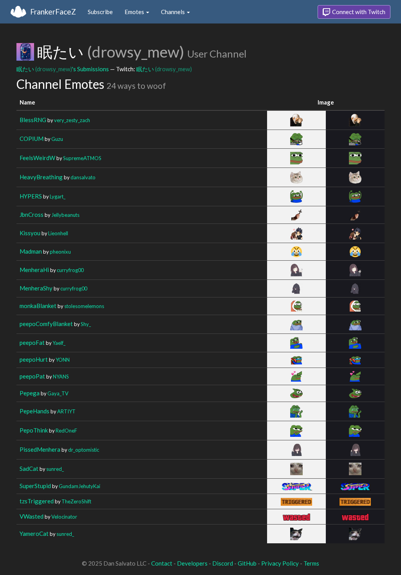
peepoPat (32, 376)
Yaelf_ (58, 343)
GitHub (247, 563)
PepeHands (34, 411)
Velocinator (64, 517)
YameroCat (34, 533)
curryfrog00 (70, 270)
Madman (31, 251)
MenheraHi (34, 269)
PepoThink (34, 430)
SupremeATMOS (82, 158)
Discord (222, 563)
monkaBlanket (38, 305)
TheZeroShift (76, 501)
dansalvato (83, 177)
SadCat (29, 468)
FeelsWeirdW (37, 157)
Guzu (57, 139)
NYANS (61, 376)
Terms (311, 563)
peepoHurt (34, 359)
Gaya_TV (58, 393)
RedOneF (66, 430)
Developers (192, 563)
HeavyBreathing (41, 176)
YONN (63, 360)
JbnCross (31, 214)
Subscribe (100, 11)
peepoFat (32, 342)
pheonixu (60, 252)
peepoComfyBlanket (46, 323)
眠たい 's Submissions (62, 68)
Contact (161, 563)
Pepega (30, 393)
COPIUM (31, 138)
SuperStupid (35, 485)
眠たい (164, 68)
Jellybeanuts (65, 215)
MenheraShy (36, 288)
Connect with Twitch (358, 11)
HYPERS (31, 196)
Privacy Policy (280, 563)
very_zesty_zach (72, 120)
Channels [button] (173, 11)
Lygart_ (57, 196)
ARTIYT (66, 411)
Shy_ (86, 324)
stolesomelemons (84, 306)
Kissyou (30, 232)
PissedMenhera (40, 449)
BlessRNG (33, 119)
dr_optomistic (83, 450)
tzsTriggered (37, 501)
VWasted (31, 516)
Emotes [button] (135, 11)
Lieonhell (58, 233)
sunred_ (55, 469)
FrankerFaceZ (53, 11)
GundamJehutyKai (79, 486)
